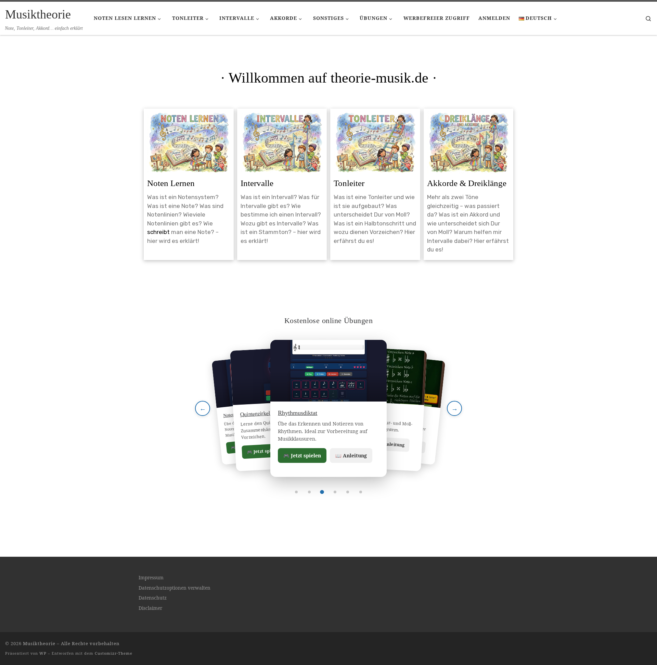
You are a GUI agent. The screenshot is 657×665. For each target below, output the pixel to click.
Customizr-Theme (113, 653)
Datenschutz (153, 598)
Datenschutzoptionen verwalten (174, 588)
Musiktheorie (39, 643)
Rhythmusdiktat (297, 412)
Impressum (151, 578)
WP (43, 653)
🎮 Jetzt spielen (302, 455)
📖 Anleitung (351, 455)
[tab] (296, 492)
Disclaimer (150, 608)
